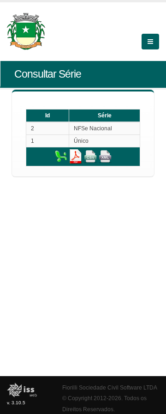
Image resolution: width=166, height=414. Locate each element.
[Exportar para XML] (105, 156)
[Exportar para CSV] (90, 156)
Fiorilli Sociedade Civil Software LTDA (109, 387)
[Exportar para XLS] (60, 156)
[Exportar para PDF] (75, 156)
